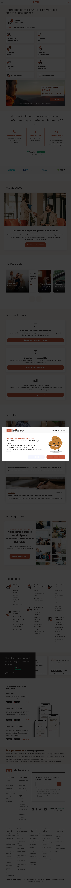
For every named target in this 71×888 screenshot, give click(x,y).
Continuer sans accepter (57, 432)
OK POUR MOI (56, 457)
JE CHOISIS (36, 457)
